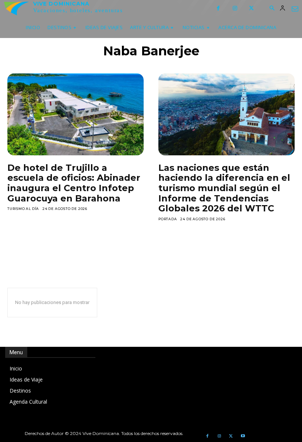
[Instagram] (234, 8)
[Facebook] (218, 8)
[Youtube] (243, 436)
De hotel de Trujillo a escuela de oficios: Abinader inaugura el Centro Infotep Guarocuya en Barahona (73, 183)
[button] (271, 8)
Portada (167, 219)
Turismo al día (23, 209)
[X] (251, 8)
